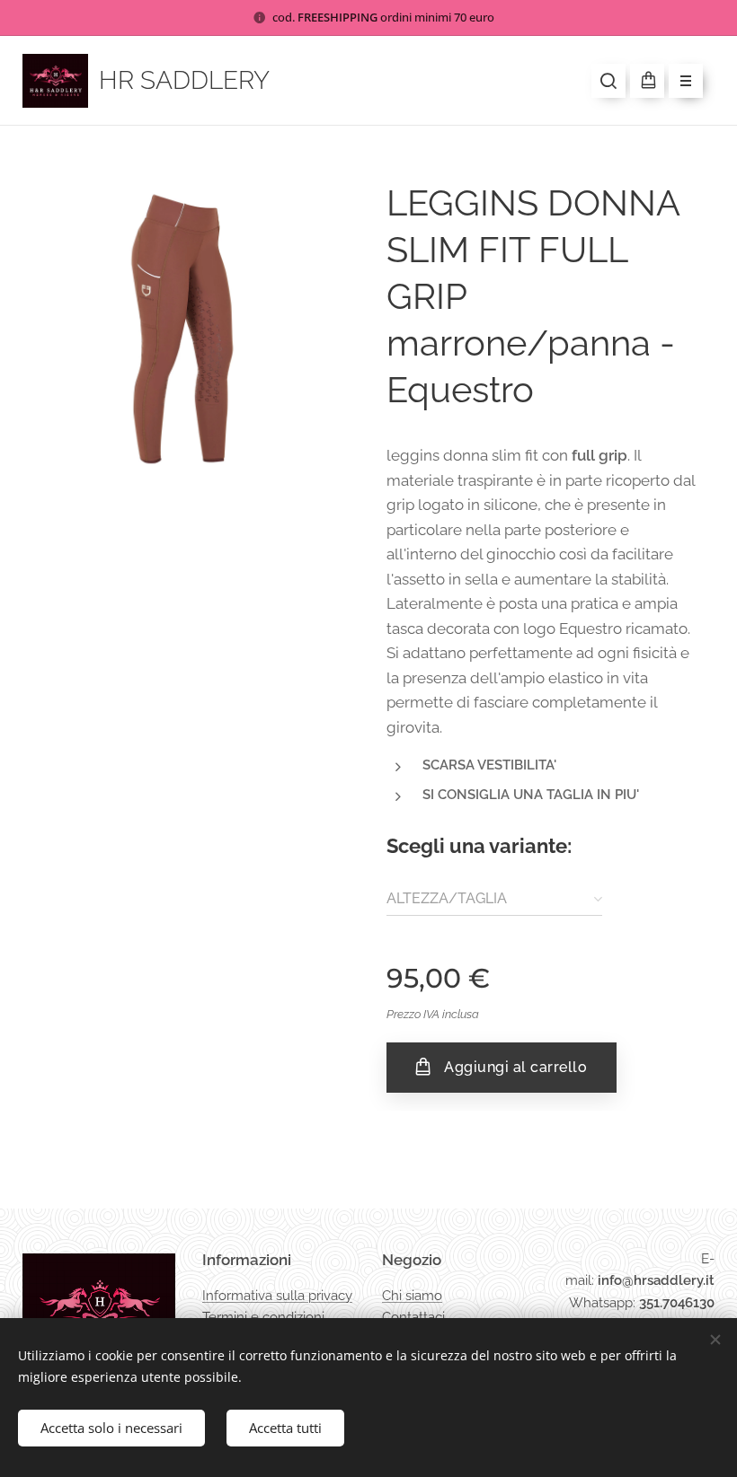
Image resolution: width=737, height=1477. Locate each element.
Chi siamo (412, 1296)
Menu (686, 81)
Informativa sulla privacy (277, 1296)
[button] (608, 81)
